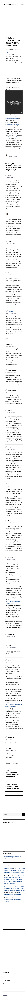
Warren (11, 214)
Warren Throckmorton (12, 5)
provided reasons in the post (12, 137)
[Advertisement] (13, 22)
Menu (22, 4)
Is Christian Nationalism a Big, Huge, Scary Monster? (10, 857)
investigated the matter (11, 118)
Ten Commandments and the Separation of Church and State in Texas (12, 856)
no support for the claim (13, 124)
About (4, 990)
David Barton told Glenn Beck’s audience (12, 51)
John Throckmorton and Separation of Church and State (12, 894)
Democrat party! (8, 868)
